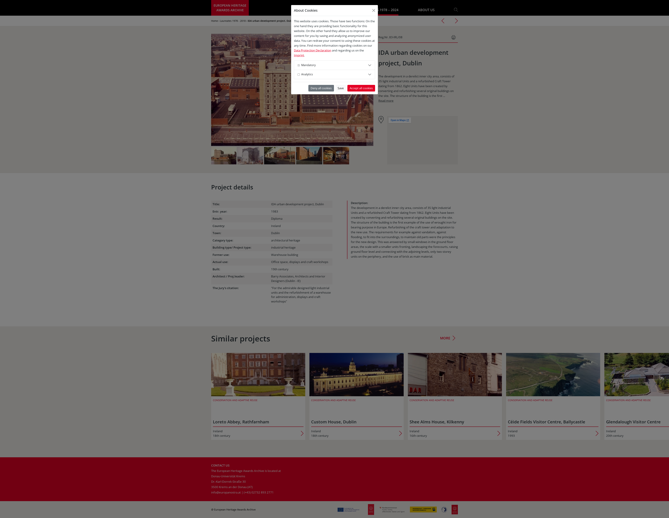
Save (341, 88)
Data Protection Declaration (312, 50)
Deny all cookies (321, 88)
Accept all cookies (361, 88)
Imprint (299, 55)
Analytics (307, 74)
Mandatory (308, 65)
